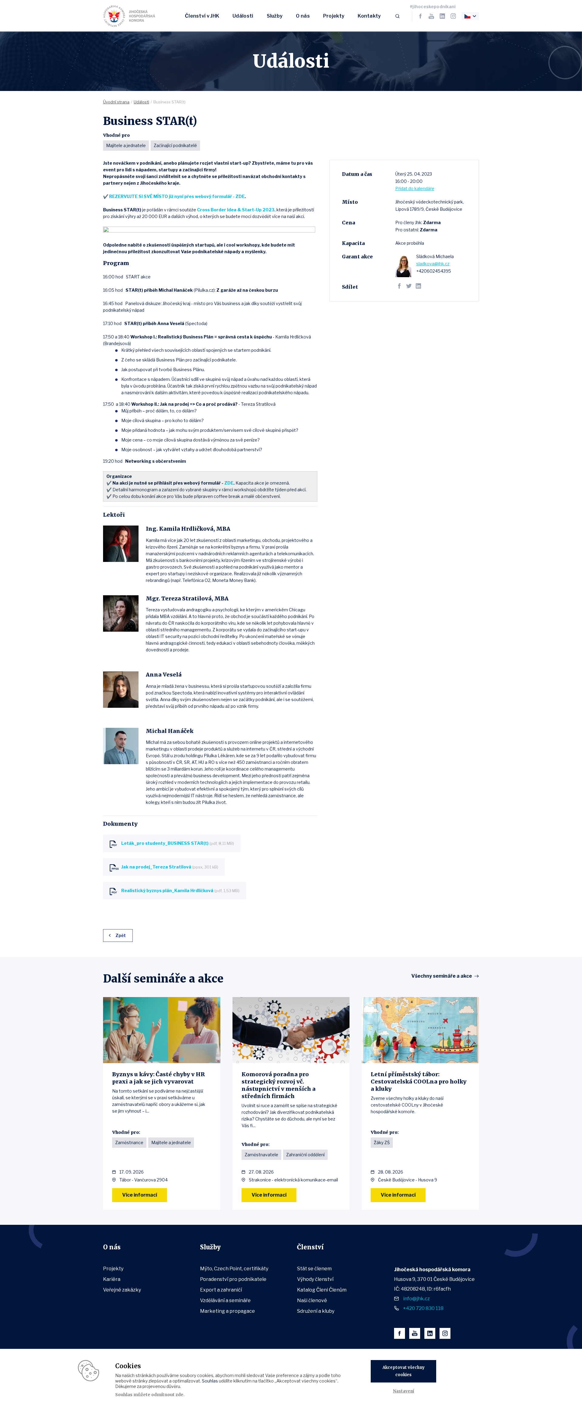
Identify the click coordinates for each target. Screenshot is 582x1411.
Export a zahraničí (221, 1290)
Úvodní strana (116, 101)
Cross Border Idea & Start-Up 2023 (236, 209)
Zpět (120, 935)
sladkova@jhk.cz (433, 263)
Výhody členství (315, 1279)
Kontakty (369, 16)
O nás (303, 16)
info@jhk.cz (416, 1299)
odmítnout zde (167, 1394)
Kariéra (111, 1279)
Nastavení (403, 1391)
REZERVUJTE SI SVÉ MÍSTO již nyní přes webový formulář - (172, 196)
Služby (275, 16)
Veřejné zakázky (122, 1290)
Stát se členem (314, 1269)
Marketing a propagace (227, 1311)
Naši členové (312, 1300)
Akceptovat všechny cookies (404, 1371)
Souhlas (210, 1380)
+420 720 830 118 (423, 1308)
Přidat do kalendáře (414, 188)
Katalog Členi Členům (321, 1290)
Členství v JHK (202, 16)
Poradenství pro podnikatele (233, 1279)
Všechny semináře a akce (441, 976)
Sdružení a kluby (315, 1311)
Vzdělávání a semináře (225, 1300)
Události (242, 16)
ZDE (240, 196)
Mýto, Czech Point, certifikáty (234, 1269)
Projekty (333, 16)
